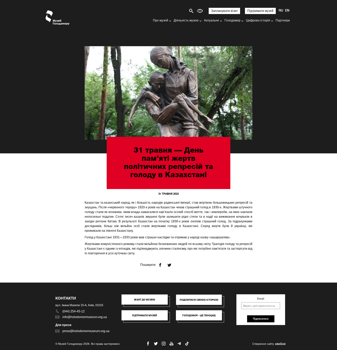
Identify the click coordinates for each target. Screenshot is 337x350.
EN (287, 10)
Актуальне (211, 20)
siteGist (280, 344)
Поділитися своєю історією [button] (199, 299)
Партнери (283, 20)
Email (260, 298)
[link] (146, 317)
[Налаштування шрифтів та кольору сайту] (200, 10)
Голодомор (232, 20)
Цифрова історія (258, 20)
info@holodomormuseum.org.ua (84, 317)
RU (281, 10)
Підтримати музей (260, 10)
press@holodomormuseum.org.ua (85, 331)
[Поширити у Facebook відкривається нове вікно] (162, 263)
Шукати (177, 10)
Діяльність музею (186, 20)
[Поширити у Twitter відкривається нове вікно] (171, 263)
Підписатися (261, 318)
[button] (146, 301)
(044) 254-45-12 (73, 311)
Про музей (160, 20)
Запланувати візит (224, 10)
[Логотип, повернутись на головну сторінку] (58, 17)
